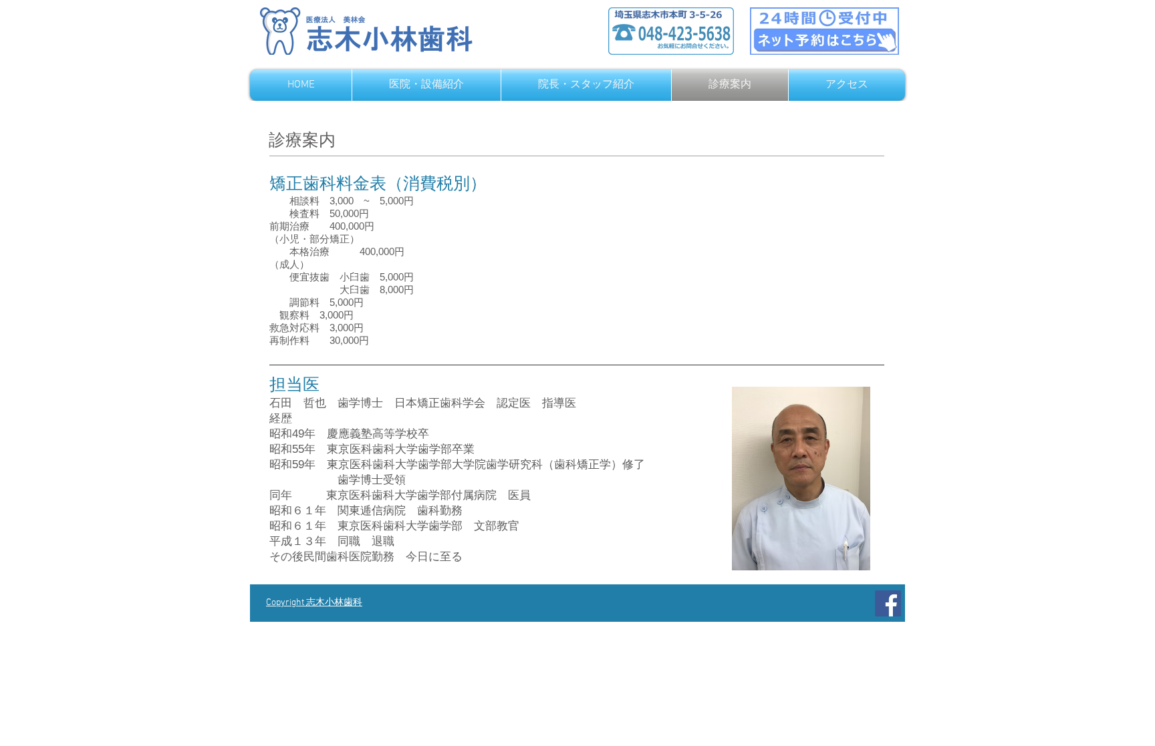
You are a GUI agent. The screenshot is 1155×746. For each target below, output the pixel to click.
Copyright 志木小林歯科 (314, 602)
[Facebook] (888, 603)
